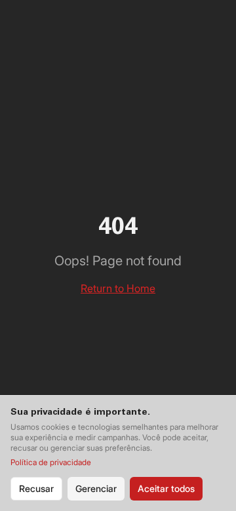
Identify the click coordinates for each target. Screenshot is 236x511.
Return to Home (118, 288)
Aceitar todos (166, 488)
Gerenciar (96, 488)
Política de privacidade (50, 462)
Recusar (36, 488)
